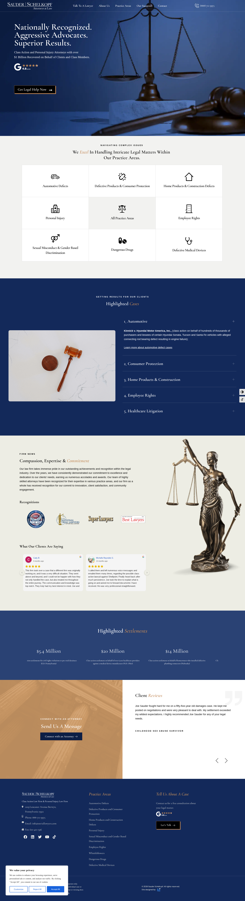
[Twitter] (39, 836)
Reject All (37, 889)
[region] (37, 880)
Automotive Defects (55, 186)
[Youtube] (47, 836)
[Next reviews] (147, 572)
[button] (217, 760)
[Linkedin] (32, 836)
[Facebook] (25, 836)
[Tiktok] (54, 836)
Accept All (55, 889)
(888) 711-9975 (207, 5)
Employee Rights (189, 218)
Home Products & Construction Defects (189, 186)
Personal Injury (55, 218)
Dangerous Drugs (122, 249)
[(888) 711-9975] (196, 5)
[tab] (179, 321)
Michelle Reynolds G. (105, 558)
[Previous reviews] (22, 572)
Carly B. (36, 558)
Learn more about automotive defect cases (148, 347)
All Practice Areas (122, 218)
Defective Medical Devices (189, 250)
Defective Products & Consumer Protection (122, 186)
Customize (18, 889)
